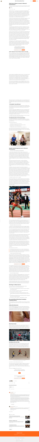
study (28, 20)
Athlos (16, 81)
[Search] (30, 1)
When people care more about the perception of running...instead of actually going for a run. (16, 417)
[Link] (8, 51)
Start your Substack (18, 439)
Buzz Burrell (11, 392)
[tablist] (11, 387)
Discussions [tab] (13, 414)
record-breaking (21, 53)
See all (10, 429)
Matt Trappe (16, 364)
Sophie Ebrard (16, 307)
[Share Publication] (32, 1)
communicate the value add (21, 261)
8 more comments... (11, 411)
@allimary (14, 368)
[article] (19, 418)
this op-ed (14, 229)
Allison (11, 7)
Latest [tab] (11, 414)
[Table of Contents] (0, 221)
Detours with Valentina (12, 406)
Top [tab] (9, 414)
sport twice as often (20, 274)
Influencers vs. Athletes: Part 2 (13, 420)
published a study (11, 258)
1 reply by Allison (12, 404)
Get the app (22, 439)
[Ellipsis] (29, 392)
